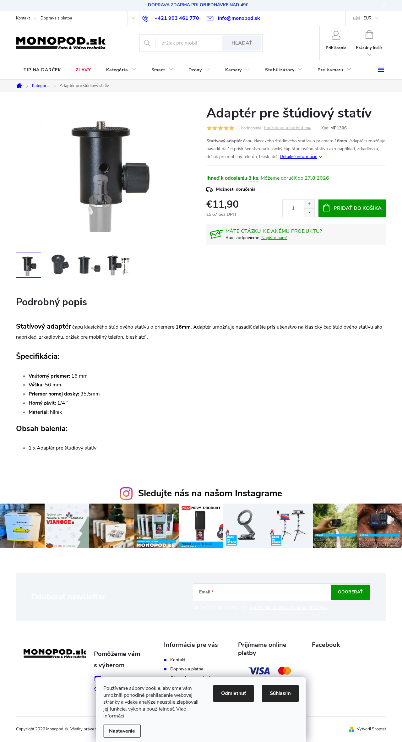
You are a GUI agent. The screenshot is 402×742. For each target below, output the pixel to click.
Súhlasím (280, 693)
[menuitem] (42, 70)
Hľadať (241, 43)
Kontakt (23, 18)
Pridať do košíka (358, 208)
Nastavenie (122, 731)
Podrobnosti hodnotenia (287, 128)
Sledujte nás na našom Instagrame (210, 493)
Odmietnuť (233, 693)
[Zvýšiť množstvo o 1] (309, 204)
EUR (367, 18)
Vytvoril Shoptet (371, 729)
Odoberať (350, 592)
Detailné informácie (298, 157)
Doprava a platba (56, 18)
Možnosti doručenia (236, 189)
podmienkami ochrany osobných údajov (289, 608)
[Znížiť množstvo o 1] (309, 212)
